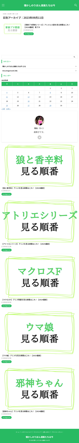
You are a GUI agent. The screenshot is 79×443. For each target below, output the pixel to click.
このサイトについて (26, 432)
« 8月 (3, 109)
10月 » (8, 109)
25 (7, 105)
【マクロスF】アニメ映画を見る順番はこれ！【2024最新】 (24, 299)
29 (50, 105)
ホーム (17, 432)
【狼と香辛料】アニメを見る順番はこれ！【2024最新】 (23, 188)
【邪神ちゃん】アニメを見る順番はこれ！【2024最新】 (23, 411)
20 (28, 101)
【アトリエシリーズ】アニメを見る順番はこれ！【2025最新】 (26, 244)
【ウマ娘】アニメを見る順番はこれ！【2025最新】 (21, 355)
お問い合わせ (46, 432)
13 (28, 97)
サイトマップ (37, 432)
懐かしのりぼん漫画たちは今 (39, 5)
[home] (39, 137)
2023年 (9, 14)
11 (7, 97)
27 (28, 105)
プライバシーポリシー (57, 432)
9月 (13, 14)
